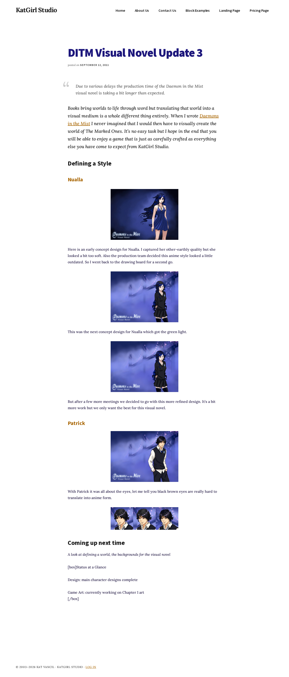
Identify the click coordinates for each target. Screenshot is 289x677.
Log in (91, 667)
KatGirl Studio (36, 10)
